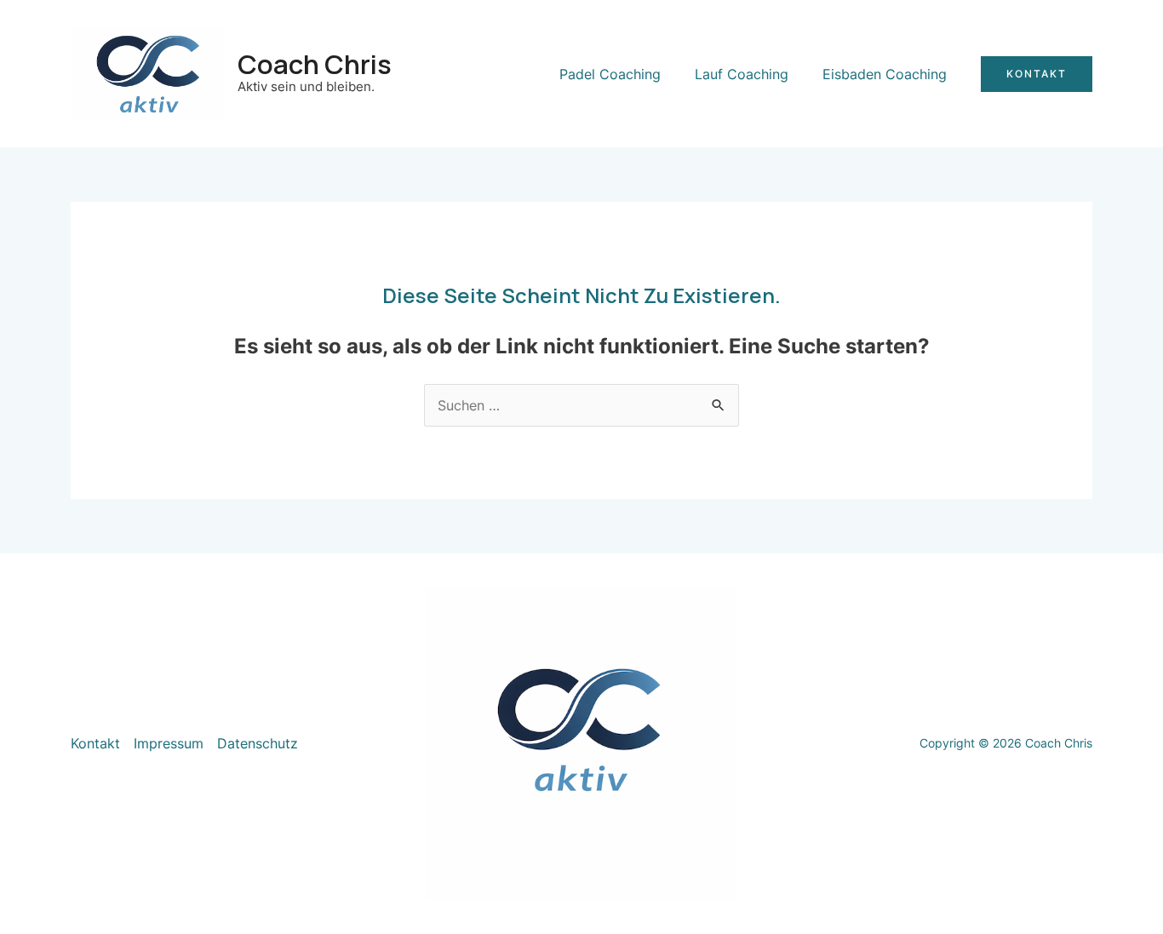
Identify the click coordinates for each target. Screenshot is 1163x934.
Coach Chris (315, 64)
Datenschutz (257, 743)
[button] (1036, 74)
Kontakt (95, 743)
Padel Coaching (610, 74)
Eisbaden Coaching (884, 74)
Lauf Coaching (741, 74)
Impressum (168, 743)
